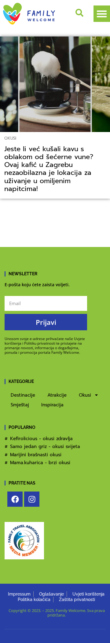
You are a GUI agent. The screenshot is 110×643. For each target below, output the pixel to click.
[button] (102, 13)
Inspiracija (52, 404)
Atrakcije (57, 395)
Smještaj (20, 404)
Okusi (10, 138)
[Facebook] (15, 499)
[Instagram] (31, 499)
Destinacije (23, 395)
